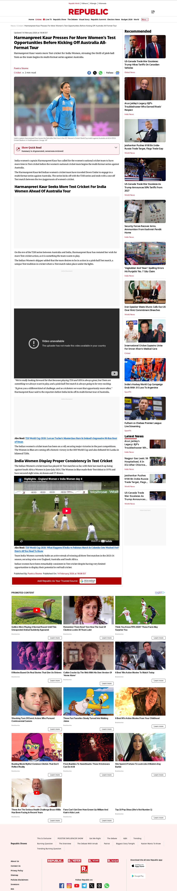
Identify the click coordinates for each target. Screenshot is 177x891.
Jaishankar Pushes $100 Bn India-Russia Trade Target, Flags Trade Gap (144, 147)
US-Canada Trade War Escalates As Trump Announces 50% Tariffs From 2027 (143, 187)
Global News (130, 72)
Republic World (74, 3)
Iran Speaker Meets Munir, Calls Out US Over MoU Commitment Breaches (145, 308)
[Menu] (152, 11)
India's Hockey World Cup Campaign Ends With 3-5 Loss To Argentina (144, 386)
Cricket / (20, 26)
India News (129, 114)
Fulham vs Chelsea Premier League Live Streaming (143, 424)
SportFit (128, 392)
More (144, 19)
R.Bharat (85, 3)
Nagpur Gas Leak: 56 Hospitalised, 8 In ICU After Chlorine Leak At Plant (136, 463)
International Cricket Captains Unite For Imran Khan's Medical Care (143, 347)
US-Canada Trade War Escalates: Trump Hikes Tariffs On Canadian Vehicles (142, 65)
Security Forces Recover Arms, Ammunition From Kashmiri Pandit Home (143, 229)
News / (14, 26)
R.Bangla (93, 3)
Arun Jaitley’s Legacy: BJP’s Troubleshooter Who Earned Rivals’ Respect (143, 107)
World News (130, 153)
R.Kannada (102, 3)
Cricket (17, 72)
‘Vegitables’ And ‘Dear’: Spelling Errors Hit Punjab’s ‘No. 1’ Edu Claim (144, 269)
